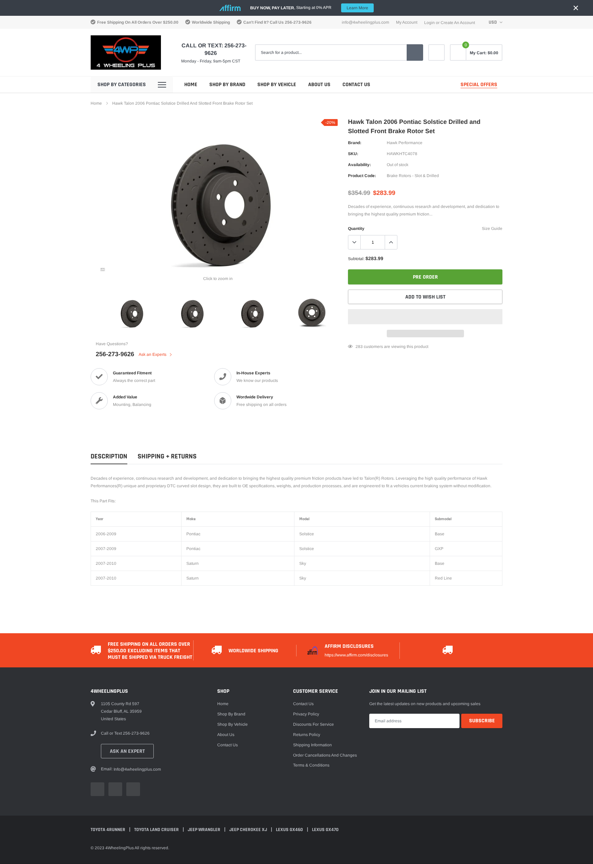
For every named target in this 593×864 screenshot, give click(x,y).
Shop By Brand (227, 84)
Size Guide (492, 228)
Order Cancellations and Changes (325, 755)
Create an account (458, 23)
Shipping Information (312, 745)
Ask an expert (127, 751)
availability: (359, 164)
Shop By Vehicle (276, 84)
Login (429, 23)
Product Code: (362, 175)
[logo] (126, 52)
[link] (436, 52)
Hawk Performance (404, 142)
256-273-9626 (298, 22)
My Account (406, 22)
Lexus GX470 (325, 830)
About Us (319, 84)
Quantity (356, 228)
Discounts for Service (313, 724)
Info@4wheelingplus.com (365, 22)
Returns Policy (306, 734)
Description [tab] (109, 456)
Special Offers (479, 84)
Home (190, 84)
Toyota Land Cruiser (157, 830)
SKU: (353, 153)
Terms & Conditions (311, 765)
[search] (415, 52)
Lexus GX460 (290, 830)
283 (359, 346)
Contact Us (356, 84)
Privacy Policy (306, 714)
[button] (425, 316)
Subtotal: (356, 258)
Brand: (354, 142)
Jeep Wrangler (204, 830)
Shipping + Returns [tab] (167, 456)
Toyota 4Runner (108, 830)
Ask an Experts (153, 354)
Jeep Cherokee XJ (248, 830)
